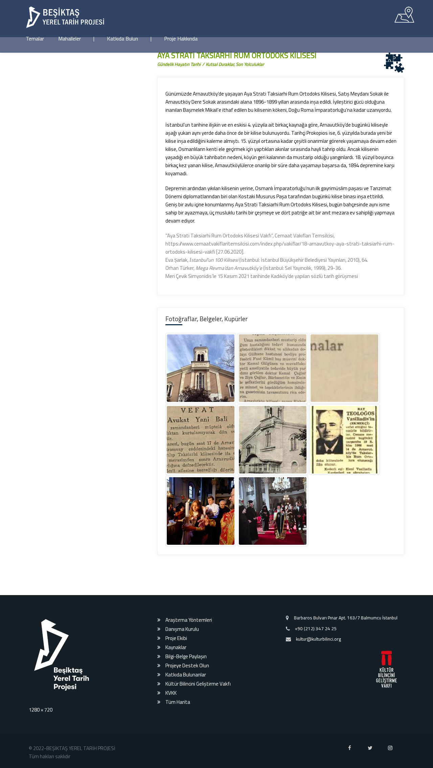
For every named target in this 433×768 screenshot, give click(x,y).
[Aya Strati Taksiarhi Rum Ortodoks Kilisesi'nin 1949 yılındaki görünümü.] (212, 569)
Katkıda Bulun (122, 38)
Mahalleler (69, 38)
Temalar (35, 38)
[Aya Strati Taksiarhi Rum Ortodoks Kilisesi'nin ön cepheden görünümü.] (212, 380)
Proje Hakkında (181, 38)
